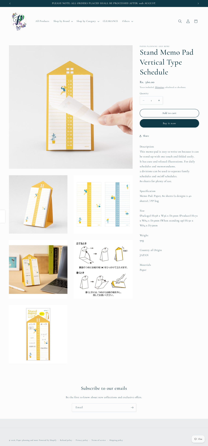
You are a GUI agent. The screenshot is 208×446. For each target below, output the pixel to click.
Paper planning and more (27, 440)
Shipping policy (116, 440)
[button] (62, 21)
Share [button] (146, 135)
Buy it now (169, 123)
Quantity (144, 93)
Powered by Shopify (48, 440)
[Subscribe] (132, 407)
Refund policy (66, 440)
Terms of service (98, 440)
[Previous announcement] (9, 3)
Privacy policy (82, 440)
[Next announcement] (198, 3)
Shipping (159, 87)
